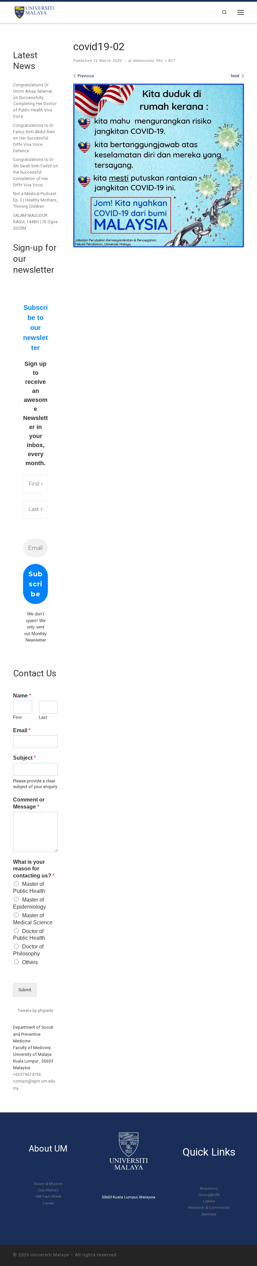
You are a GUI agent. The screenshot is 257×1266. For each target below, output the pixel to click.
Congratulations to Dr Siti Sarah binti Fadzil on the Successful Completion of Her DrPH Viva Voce (35, 172)
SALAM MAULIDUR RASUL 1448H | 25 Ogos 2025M (35, 222)
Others (30, 962)
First (17, 717)
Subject (24, 758)
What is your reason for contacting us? (34, 869)
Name (22, 695)
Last (43, 717)
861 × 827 (165, 61)
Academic (209, 1188)
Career (48, 1203)
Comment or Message (29, 803)
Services (208, 1214)
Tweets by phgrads (35, 1010)
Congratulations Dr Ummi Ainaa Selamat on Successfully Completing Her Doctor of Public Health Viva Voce (35, 101)
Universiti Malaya (49, 1254)
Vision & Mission (48, 1183)
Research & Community (209, 1207)
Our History (48, 1190)
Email (21, 730)
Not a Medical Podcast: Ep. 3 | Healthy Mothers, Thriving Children (35, 200)
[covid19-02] (158, 166)
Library (209, 1201)
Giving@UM (209, 1194)
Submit (24, 990)
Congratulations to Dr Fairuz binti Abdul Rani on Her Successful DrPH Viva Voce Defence (34, 138)
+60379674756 (27, 1074)
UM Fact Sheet (48, 1196)
